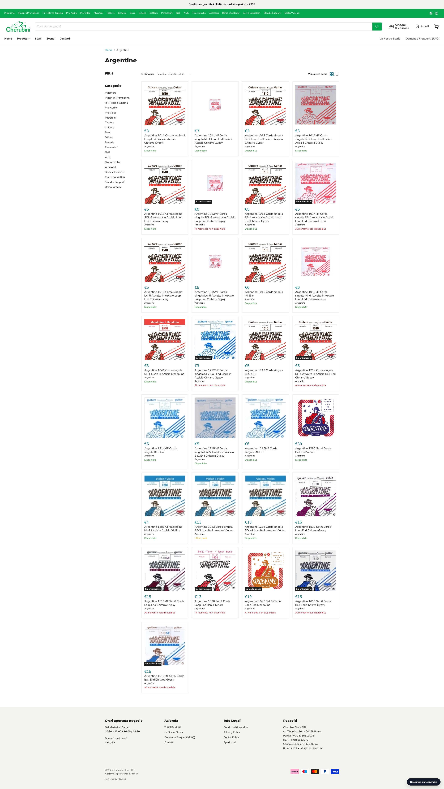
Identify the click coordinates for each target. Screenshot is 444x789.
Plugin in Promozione (28, 13)
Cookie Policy (231, 737)
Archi (186, 13)
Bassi (132, 13)
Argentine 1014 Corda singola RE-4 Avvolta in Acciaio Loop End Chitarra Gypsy (264, 217)
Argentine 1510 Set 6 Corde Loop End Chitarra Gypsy (313, 528)
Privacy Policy (232, 732)
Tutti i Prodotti (172, 727)
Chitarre (122, 13)
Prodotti (22, 39)
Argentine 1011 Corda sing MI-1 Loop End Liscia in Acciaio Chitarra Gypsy (164, 139)
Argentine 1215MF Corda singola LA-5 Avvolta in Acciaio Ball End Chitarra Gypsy (214, 452)
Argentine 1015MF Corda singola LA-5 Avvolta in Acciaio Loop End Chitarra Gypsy (214, 295)
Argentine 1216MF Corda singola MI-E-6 (261, 450)
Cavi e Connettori (251, 13)
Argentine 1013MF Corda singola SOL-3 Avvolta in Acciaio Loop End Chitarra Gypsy (215, 217)
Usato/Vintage (291, 13)
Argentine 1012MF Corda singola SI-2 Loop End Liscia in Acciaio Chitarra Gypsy (314, 139)
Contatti (65, 39)
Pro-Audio (71, 13)
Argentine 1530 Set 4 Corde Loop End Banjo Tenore (212, 603)
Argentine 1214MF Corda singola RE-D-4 (160, 450)
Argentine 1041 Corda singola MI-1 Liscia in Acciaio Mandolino (164, 372)
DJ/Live (142, 13)
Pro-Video (85, 13)
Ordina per (147, 74)
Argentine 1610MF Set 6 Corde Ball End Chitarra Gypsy (164, 678)
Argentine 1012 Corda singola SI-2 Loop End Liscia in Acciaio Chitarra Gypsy (264, 139)
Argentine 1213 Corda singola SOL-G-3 (264, 372)
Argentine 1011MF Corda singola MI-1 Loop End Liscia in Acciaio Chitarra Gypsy (214, 139)
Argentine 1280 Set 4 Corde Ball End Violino (313, 450)
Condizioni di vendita (236, 727)
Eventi (50, 39)
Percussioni (167, 13)
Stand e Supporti (272, 13)
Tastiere (110, 13)
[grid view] (331, 74)
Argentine (149, 146)
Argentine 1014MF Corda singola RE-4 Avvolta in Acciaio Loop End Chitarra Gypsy (314, 217)
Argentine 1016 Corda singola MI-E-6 (264, 294)
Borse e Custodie (230, 13)
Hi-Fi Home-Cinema (52, 13)
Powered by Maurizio (115, 779)
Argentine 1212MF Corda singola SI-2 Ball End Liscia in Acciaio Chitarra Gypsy (213, 374)
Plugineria (9, 13)
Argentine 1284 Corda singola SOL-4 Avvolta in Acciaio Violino (265, 528)
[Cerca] (377, 26)
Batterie (154, 13)
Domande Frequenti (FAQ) (423, 39)
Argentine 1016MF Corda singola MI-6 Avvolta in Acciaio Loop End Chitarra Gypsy (314, 295)
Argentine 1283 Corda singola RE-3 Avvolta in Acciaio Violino (214, 528)
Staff (38, 39)
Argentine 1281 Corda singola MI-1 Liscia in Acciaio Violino (163, 528)
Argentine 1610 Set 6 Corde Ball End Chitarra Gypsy (313, 603)
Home (8, 39)
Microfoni (98, 13)
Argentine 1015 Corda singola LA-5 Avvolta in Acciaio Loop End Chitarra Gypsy (163, 295)
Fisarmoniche (199, 13)
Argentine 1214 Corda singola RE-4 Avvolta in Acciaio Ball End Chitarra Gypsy (315, 374)
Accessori (214, 13)
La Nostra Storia (390, 39)
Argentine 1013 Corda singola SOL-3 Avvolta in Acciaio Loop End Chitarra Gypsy (163, 217)
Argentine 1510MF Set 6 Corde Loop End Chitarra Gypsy (164, 603)
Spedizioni (230, 742)
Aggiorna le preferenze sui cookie (121, 773)
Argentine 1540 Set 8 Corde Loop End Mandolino (263, 603)
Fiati (178, 13)
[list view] (336, 74)
